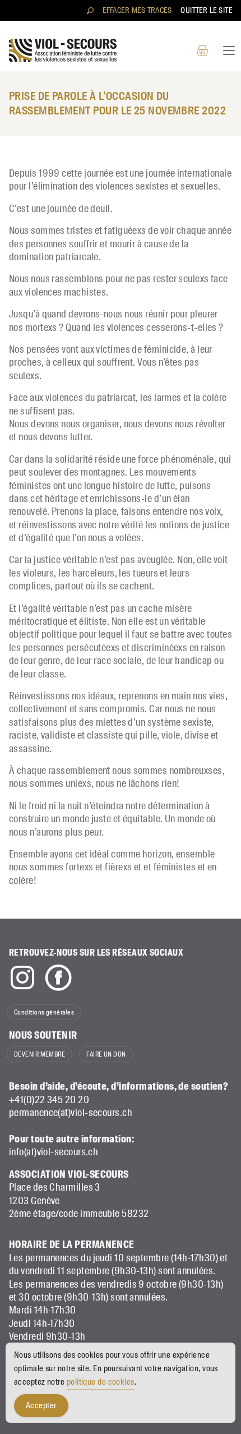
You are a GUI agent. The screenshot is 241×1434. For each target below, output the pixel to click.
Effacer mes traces (137, 10)
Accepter (41, 1405)
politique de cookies (101, 1381)
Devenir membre (39, 1054)
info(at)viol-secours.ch (53, 1152)
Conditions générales (44, 1012)
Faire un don (106, 1054)
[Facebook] (58, 977)
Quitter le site (206, 10)
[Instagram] (22, 977)
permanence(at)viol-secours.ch (70, 1112)
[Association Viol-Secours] (62, 50)
